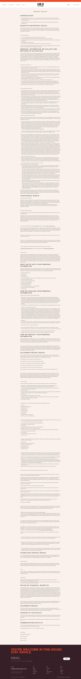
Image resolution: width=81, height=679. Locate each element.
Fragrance (4, 4)
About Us (24, 4)
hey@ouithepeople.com (19, 669)
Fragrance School (49, 671)
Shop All (34, 668)
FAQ (60, 668)
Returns (61, 671)
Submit (66, 658)
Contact (48, 673)
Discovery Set (11, 4)
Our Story (48, 668)
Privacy (61, 673)
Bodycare (18, 4)
